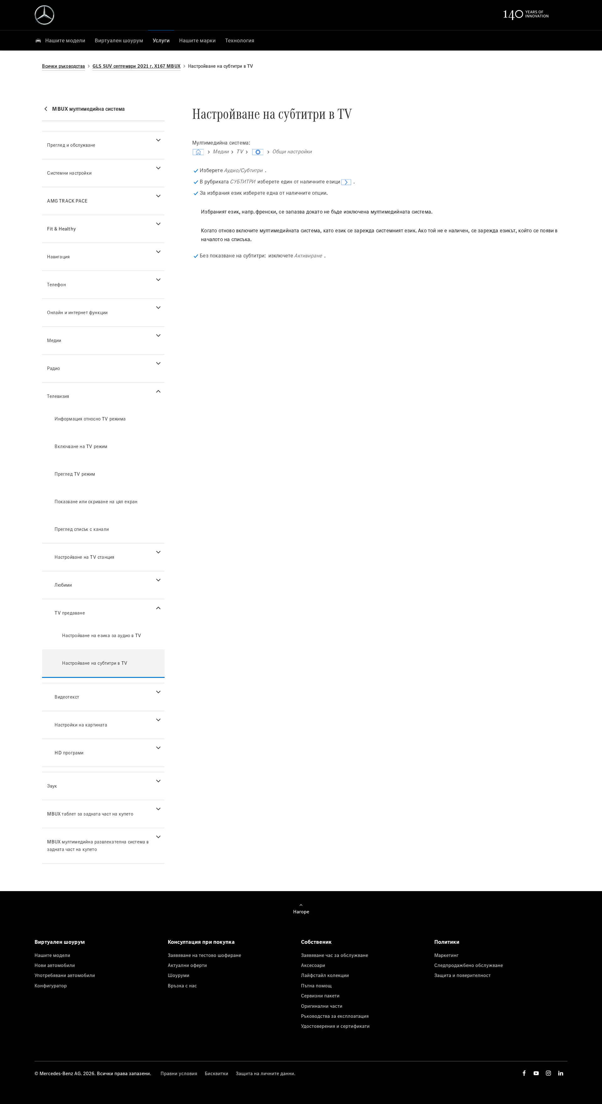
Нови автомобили (54, 965)
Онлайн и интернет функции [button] (77, 312)
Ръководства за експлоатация (335, 1016)
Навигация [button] (58, 256)
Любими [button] (63, 585)
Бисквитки (216, 1073)
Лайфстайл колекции (325, 975)
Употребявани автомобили (64, 975)
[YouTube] (536, 1073)
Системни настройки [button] (69, 173)
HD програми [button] (69, 752)
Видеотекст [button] (67, 697)
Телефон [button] (56, 284)
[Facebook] (524, 1073)
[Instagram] (548, 1073)
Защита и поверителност (462, 975)
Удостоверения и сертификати (335, 1026)
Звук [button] (52, 786)
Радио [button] (53, 368)
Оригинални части (321, 1006)
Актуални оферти (187, 965)
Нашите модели (52, 955)
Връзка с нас (182, 985)
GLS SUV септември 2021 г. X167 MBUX (136, 66)
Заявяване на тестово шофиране (204, 955)
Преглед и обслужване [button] (71, 145)
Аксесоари (313, 965)
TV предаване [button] (70, 613)
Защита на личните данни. (265, 1073)
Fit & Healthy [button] (61, 228)
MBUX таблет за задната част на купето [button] (90, 814)
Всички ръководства (63, 66)
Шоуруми (178, 975)
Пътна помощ (316, 985)
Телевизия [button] (58, 396)
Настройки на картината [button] (81, 724)
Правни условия (179, 1073)
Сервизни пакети (320, 995)
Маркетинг (446, 955)
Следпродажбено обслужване (468, 965)
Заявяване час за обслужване (334, 955)
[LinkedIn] (560, 1073)
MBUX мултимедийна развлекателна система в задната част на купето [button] (98, 845)
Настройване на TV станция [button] (84, 557)
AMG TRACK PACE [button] (67, 201)
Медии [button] (54, 340)
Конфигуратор (50, 985)
